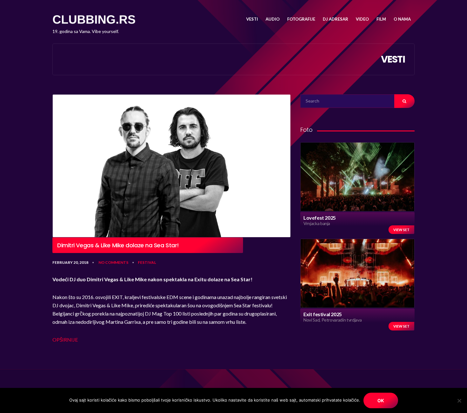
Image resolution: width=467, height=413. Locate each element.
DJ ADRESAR (335, 19)
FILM (381, 19)
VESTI (252, 19)
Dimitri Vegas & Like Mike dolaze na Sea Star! (118, 245)
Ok (380, 400)
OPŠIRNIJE (65, 339)
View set (401, 230)
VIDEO (362, 19)
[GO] (404, 101)
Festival (147, 262)
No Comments (113, 262)
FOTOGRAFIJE (301, 19)
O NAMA (402, 19)
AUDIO (273, 19)
